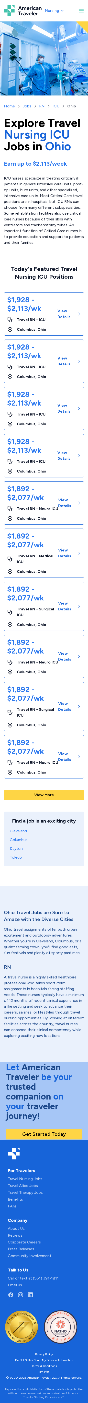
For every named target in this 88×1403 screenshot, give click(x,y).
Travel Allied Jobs (23, 1185)
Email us (15, 1285)
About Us (16, 1228)
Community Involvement (29, 1255)
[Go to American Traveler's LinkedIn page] (30, 1295)
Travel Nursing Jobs (25, 1178)
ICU (56, 106)
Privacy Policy (44, 1354)
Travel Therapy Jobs (25, 1192)
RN (42, 106)
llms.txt (44, 1372)
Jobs (27, 106)
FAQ (12, 1206)
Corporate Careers (24, 1242)
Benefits (15, 1199)
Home (9, 106)
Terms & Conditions (44, 1366)
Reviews (15, 1235)
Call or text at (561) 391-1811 (33, 1278)
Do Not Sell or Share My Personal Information (44, 1360)
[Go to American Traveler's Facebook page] (11, 1295)
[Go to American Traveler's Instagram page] (20, 1295)
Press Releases (21, 1249)
